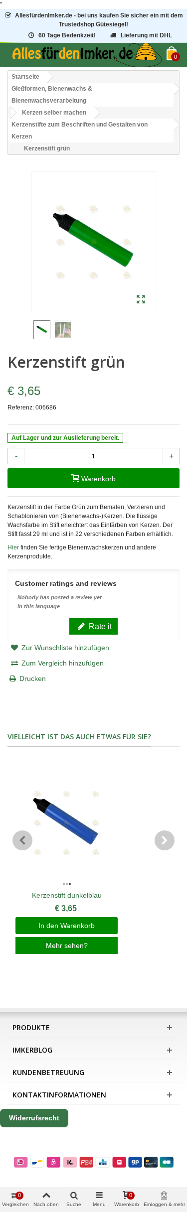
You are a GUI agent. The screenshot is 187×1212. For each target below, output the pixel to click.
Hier (13, 547)
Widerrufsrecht (34, 1118)
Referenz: (20, 407)
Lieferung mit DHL (146, 35)
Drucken (32, 678)
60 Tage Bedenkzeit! (67, 35)
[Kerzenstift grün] (141, 300)
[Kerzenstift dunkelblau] (66, 823)
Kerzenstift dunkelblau (67, 895)
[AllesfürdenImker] (87, 55)
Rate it (99, 626)
